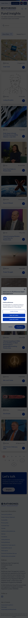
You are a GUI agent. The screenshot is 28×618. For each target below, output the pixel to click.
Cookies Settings (14, 311)
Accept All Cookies (14, 319)
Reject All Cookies (14, 315)
